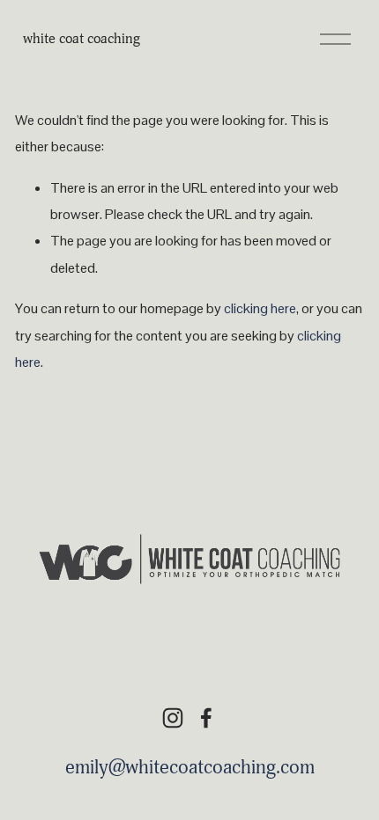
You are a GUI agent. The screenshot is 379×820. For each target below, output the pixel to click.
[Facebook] (206, 717)
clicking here (260, 308)
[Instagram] (172, 717)
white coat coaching (81, 39)
